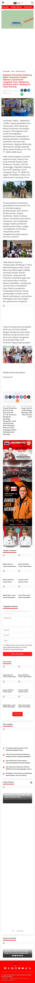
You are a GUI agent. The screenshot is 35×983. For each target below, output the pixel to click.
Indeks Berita (14, 978)
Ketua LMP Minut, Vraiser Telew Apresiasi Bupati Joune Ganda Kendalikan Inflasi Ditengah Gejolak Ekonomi (8, 581)
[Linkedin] (21, 397)
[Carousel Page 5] (22, 931)
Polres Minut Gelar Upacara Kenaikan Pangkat (24, 596)
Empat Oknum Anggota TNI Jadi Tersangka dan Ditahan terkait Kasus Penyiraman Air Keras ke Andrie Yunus (16, 952)
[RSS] (17, 400)
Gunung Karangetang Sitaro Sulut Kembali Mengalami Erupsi (17, 749)
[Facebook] (6, 397)
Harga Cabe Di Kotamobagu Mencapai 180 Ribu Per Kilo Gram (26, 411)
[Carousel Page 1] (13, 931)
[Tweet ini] (25, 90)
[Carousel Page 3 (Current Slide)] (17, 931)
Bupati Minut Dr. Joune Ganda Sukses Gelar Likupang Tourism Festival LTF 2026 (9, 565)
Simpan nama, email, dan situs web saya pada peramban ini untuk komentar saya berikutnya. (17, 647)
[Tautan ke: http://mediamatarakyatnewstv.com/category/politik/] (31, 782)
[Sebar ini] (21, 90)
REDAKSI (11, 980)
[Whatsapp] (21, 94)
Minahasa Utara (7, 93)
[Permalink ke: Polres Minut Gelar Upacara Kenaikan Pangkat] (25, 589)
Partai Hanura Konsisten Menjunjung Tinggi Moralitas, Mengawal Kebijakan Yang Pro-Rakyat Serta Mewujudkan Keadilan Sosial (18, 756)
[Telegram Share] (28, 90)
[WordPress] (13, 397)
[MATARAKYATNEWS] (18, 3)
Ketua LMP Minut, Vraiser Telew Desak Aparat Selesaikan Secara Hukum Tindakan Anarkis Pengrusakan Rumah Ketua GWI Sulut (25, 565)
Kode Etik (4, 980)
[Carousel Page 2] (15, 931)
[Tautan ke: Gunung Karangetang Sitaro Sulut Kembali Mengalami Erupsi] (17, 736)
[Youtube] (25, 397)
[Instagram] (17, 397)
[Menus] (3, 2)
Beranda (5, 978)
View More (17, 714)
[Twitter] (10, 397)
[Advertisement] (17, 47)
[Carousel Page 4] (20, 931)
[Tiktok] (28, 397)
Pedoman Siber (24, 978)
